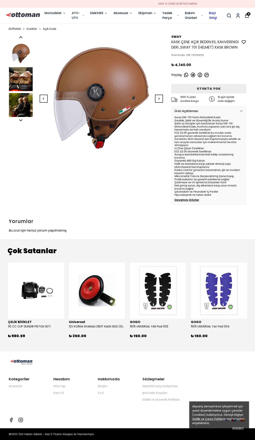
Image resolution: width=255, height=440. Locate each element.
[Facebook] (11, 420)
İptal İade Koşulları (154, 393)
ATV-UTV (76, 15)
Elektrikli (96, 13)
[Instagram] (20, 420)
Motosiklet (53, 13)
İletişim (103, 386)
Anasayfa (15, 386)
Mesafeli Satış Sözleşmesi (160, 386)
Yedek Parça (167, 15)
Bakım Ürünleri (191, 15)
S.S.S (101, 393)
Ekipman (145, 13)
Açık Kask (49, 29)
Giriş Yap (59, 386)
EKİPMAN (15, 29)
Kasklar (32, 29)
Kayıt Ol (58, 393)
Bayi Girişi (213, 15)
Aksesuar (120, 13)
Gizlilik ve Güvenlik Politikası (160, 400)
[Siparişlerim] (237, 15)
